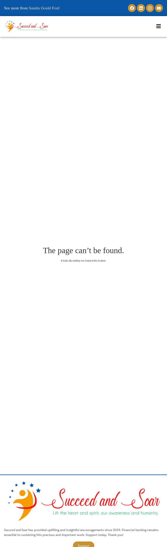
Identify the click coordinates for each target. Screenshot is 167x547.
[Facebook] (132, 8)
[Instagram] (150, 8)
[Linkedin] (141, 8)
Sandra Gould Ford (44, 7)
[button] (158, 26)
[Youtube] (159, 8)
